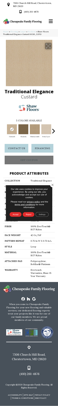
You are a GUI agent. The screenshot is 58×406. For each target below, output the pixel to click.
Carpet (23, 31)
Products (32, 31)
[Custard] (12, 129)
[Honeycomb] (35, 129)
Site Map (28, 395)
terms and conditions (25, 204)
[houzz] (28, 299)
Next (53, 129)
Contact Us (16, 148)
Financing (42, 148)
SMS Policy (40, 398)
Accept (15, 214)
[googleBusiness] (34, 299)
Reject (28, 214)
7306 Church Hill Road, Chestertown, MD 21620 (29, 357)
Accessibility (15, 395)
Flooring (14, 31)
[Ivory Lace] (46, 129)
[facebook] (23, 299)
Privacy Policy (42, 395)
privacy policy (33, 201)
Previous (4, 129)
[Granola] (23, 129)
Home (6, 31)
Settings (42, 214)
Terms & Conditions (22, 398)
